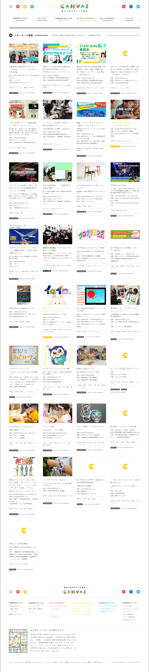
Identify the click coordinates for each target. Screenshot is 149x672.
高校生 (26, 87)
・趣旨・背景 (13, 609)
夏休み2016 (25, 271)
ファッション (62, 443)
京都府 (79, 206)
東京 (132, 266)
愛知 (10, 509)
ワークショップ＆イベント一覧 (82, 606)
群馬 (21, 391)
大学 (48, 389)
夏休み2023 (47, 85)
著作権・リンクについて (34, 662)
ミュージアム (28, 391)
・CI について (14, 611)
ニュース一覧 (127, 606)
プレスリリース (127, 611)
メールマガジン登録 (50, 662)
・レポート (53, 614)
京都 (134, 331)
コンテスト (96, 331)
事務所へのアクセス (16, 614)
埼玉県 (11, 213)
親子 (127, 382)
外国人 (53, 265)
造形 (89, 206)
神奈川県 (88, 148)
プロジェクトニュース (130, 609)
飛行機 (11, 271)
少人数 (79, 385)
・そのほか (53, 617)
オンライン (18, 87)
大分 (78, 266)
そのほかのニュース (129, 620)
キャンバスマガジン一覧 (58, 606)
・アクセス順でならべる (107, 609)
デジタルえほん (49, 332)
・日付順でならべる (105, 611)
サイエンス (57, 144)
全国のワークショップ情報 (81, 611)
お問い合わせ (98, 662)
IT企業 (112, 266)
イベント (113, 215)
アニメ (90, 331)
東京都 (45, 144)
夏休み (22, 321)
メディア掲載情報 (128, 617)
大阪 (123, 382)
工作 (63, 387)
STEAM (11, 87)
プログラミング (127, 141)
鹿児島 (28, 321)
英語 (58, 265)
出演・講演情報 (127, 614)
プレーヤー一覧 (33, 606)
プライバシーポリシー (16, 662)
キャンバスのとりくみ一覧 (108, 606)
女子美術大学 (47, 329)
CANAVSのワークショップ (81, 609)
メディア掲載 (47, 270)
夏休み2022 (80, 148)
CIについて (56, 651)
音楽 (21, 213)
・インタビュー (55, 609)
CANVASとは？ (14, 606)
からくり (17, 271)
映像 (18, 147)
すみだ (63, 265)
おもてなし (46, 265)
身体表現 (95, 148)
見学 (117, 266)
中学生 (31, 87)
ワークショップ (14, 93)
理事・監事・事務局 (35, 609)
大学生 (112, 331)
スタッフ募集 (64, 662)
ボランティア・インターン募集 (81, 662)
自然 (117, 442)
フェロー (31, 611)
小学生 (88, 266)
